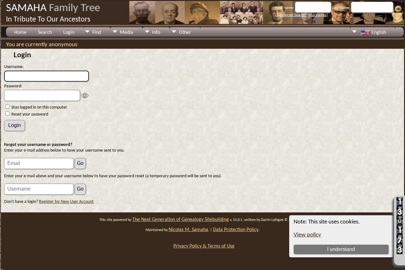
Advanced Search (291, 15)
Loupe (399, 259)
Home (20, 32)
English (378, 32)
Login (68, 32)
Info (156, 32)
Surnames (318, 15)
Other (185, 32)
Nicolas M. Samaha (188, 229)
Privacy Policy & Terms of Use (203, 246)
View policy (307, 235)
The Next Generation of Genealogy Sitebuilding (180, 219)
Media (126, 32)
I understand (341, 249)
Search (45, 32)
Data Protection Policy (236, 229)
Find (96, 32)
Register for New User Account (66, 201)
